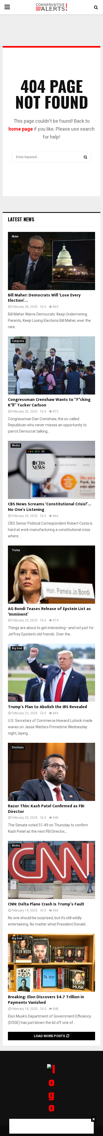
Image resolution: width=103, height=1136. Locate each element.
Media (16, 445)
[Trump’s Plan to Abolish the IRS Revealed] (51, 673)
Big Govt (17, 648)
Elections (18, 747)
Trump (16, 550)
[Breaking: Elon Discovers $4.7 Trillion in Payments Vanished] (51, 963)
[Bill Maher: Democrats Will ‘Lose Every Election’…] (51, 261)
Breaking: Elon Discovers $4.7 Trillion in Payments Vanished (46, 999)
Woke (15, 236)
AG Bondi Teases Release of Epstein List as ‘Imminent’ (49, 611)
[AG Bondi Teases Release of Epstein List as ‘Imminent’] (51, 575)
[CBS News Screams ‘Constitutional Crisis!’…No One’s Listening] (51, 470)
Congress (18, 341)
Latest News (21, 219)
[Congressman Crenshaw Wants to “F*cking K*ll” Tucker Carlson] (51, 365)
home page (20, 129)
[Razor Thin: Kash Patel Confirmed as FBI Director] (51, 772)
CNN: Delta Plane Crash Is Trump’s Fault (46, 904)
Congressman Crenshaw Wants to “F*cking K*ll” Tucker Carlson (49, 402)
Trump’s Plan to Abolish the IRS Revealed (47, 707)
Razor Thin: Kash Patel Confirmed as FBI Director (46, 809)
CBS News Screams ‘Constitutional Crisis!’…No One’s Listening (49, 507)
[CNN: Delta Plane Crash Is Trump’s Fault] (51, 870)
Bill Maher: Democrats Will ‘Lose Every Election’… (44, 298)
